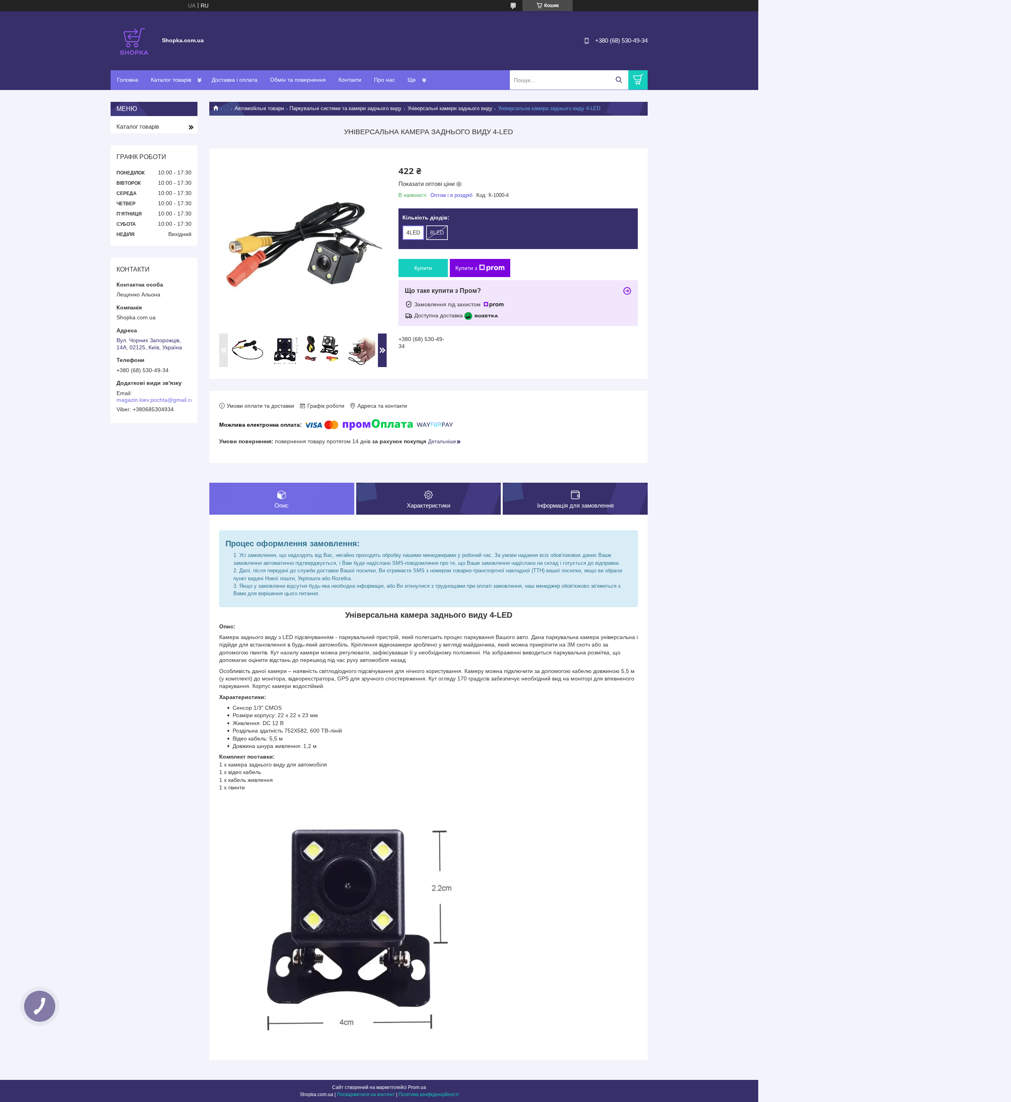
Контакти (349, 80)
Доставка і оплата (234, 80)
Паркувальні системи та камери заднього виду (345, 108)
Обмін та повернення (298, 80)
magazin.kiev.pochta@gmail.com (158, 400)
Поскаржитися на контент (366, 1094)
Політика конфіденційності (428, 1094)
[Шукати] (618, 80)
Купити (423, 268)
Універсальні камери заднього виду (450, 108)
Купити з (466, 268)
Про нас (384, 80)
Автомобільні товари (259, 108)
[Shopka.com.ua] (134, 40)
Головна (127, 80)
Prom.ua (417, 1087)
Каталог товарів (171, 80)
